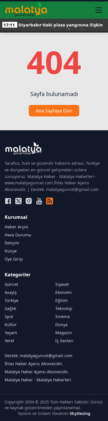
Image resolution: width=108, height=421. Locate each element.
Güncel (11, 284)
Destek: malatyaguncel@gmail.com (38, 355)
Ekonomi (63, 292)
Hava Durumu (18, 235)
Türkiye (11, 300)
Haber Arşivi (16, 226)
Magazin (63, 332)
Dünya (61, 324)
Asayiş (11, 292)
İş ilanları (64, 340)
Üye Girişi (14, 259)
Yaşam (11, 332)
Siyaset (62, 284)
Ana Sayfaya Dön (54, 111)
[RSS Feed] (49, 201)
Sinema (62, 316)
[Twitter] (18, 201)
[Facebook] (8, 201)
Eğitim (61, 300)
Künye (11, 251)
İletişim (12, 243)
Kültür (11, 324)
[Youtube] (39, 201)
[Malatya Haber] (26, 10)
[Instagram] (28, 201)
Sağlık (10, 308)
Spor (9, 316)
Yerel (9, 340)
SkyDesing (80, 413)
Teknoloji (63, 308)
